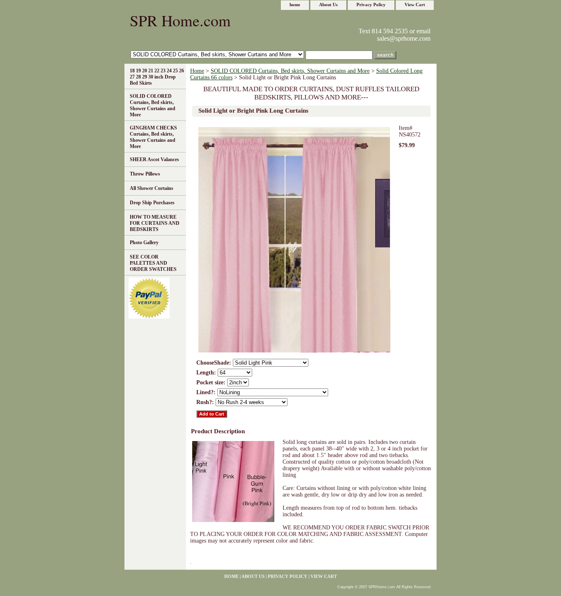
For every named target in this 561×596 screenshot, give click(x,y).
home (295, 4)
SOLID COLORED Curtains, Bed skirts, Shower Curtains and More (290, 71)
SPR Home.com (180, 20)
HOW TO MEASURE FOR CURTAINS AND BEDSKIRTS (154, 223)
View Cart (415, 4)
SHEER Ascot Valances (154, 159)
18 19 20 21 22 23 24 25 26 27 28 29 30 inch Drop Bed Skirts (157, 77)
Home (197, 71)
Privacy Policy (371, 4)
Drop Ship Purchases (152, 203)
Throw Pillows (145, 174)
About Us (328, 4)
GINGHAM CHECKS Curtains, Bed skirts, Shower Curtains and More (153, 137)
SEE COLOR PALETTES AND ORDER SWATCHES (153, 263)
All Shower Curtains (151, 188)
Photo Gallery (144, 242)
